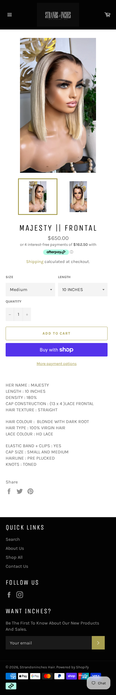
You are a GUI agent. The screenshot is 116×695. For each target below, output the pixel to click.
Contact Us (17, 566)
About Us (15, 548)
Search (13, 539)
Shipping (34, 261)
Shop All (14, 557)
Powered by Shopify (72, 667)
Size (9, 277)
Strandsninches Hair (37, 667)
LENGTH (64, 277)
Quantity (13, 301)
